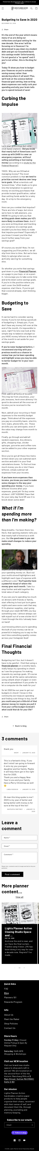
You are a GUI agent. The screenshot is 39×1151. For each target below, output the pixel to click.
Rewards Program (13, 1002)
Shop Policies (11, 1023)
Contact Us (9, 1028)
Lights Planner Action (16, 1148)
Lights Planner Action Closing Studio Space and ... (18, 932)
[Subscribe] (32, 1124)
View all (19, 897)
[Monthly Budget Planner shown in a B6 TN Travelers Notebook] (19, 389)
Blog (6, 993)
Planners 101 (10, 997)
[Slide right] (24, 968)
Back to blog (21, 726)
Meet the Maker (11, 1019)
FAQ (6, 988)
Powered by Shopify (28, 1148)
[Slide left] (14, 968)
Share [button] (6, 29)
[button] (2, 8)
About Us (8, 1014)
